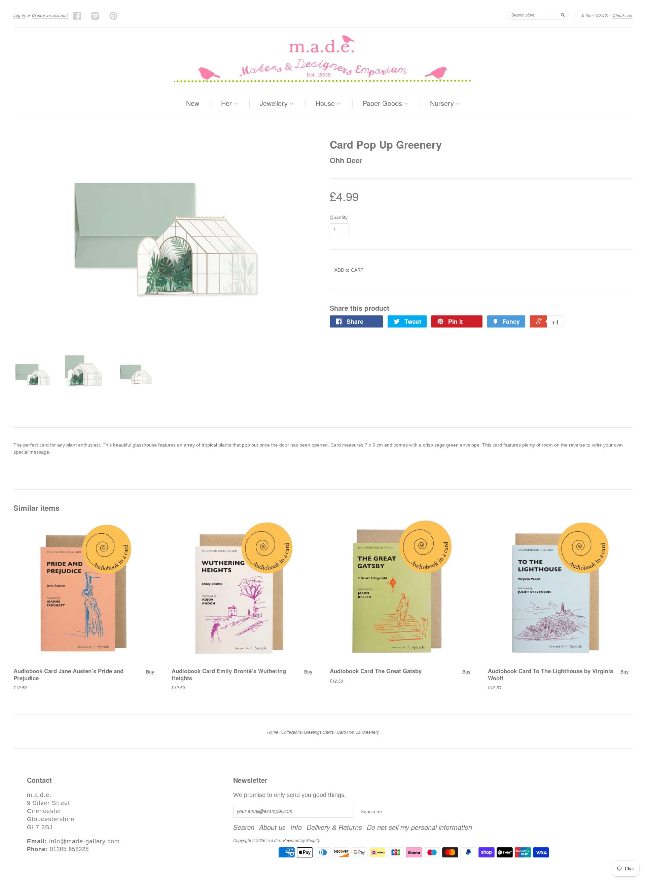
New (192, 103)
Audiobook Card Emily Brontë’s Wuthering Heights (229, 674)
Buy (150, 672)
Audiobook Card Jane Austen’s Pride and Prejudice (68, 674)
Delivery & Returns (334, 827)
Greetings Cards (319, 732)
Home (272, 732)
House (326, 104)
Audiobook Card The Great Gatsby (376, 671)
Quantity (339, 217)
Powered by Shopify (301, 840)
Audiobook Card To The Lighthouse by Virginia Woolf (550, 674)
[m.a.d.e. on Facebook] (77, 15)
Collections (291, 732)
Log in (19, 15)
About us (272, 827)
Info (296, 827)
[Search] (563, 15)
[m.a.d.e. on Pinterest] (113, 15)
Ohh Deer (346, 160)
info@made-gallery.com (84, 841)
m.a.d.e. (273, 840)
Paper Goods (383, 104)
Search (243, 827)
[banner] (323, 60)
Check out (623, 15)
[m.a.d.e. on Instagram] (95, 15)
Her (227, 104)
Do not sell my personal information (419, 827)
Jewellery (275, 104)
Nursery (443, 104)
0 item (595, 15)
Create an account (50, 15)
